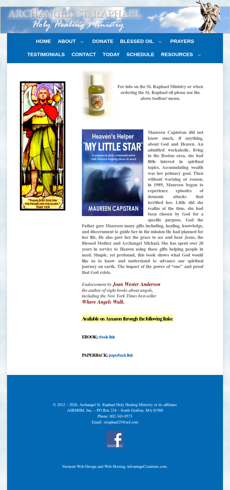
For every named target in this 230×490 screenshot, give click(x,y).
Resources (177, 54)
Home (43, 41)
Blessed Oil (137, 41)
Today (111, 54)
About (67, 41)
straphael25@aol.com (121, 422)
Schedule (140, 54)
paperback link (121, 355)
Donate (102, 41)
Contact (84, 54)
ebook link (106, 336)
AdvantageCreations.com (147, 466)
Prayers (182, 41)
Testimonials (46, 54)
